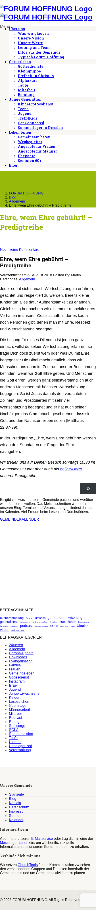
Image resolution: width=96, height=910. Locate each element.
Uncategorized (20, 746)
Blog (13, 165)
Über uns (17, 28)
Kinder (14, 697)
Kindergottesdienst (36, 104)
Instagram (17, 681)
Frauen (14, 669)
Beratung (26, 94)
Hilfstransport (25, 622)
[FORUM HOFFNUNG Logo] (46, 9)
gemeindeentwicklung (65, 618)
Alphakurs (28, 80)
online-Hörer (71, 469)
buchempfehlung (12, 618)
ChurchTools (28, 865)
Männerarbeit (19, 709)
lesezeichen (67, 622)
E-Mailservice (42, 838)
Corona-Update (21, 653)
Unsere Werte (30, 42)
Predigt (14, 722)
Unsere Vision (31, 38)
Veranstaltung (20, 750)
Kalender (16, 820)
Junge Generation (25, 99)
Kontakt (15, 803)
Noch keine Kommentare (19, 249)
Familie (15, 665)
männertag (14, 626)
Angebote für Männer (37, 151)
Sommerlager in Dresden (40, 127)
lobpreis (4, 626)
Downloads (18, 657)
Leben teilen (20, 132)
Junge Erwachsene (24, 693)
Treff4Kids (28, 118)
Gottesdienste (30, 66)
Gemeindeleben (21, 673)
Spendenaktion (21, 734)
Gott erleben (20, 61)
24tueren (16, 645)
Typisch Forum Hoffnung (41, 57)
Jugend (24, 113)
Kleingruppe (29, 71)
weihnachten (18, 630)
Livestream (83, 622)
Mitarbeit (26, 89)
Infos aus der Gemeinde (39, 52)
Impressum (17, 811)
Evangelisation (21, 661)
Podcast (15, 718)
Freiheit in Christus (36, 75)
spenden (64, 626)
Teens (23, 108)
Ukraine (82, 626)
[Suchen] (88, 488)
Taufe (23, 85)
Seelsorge (17, 726)
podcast (26, 626)
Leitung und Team (34, 47)
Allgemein (27, 279)
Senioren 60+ (30, 160)
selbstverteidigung (41, 626)
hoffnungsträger (40, 622)
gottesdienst (9, 622)
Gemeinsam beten (34, 137)
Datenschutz (19, 807)
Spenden (16, 816)
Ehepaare (26, 155)
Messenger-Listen (14, 843)
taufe (73, 626)
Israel (13, 685)
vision (4, 630)
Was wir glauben (33, 33)
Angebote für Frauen (36, 146)
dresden (40, 618)
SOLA (54, 626)
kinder (53, 622)
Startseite (16, 794)
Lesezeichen (19, 701)
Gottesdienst (19, 677)
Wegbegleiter (30, 141)
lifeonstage (17, 705)
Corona (29, 618)
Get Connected (31, 122)
